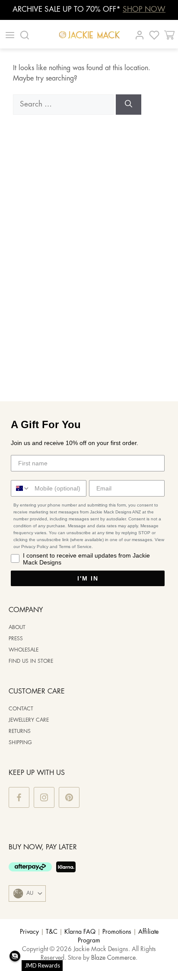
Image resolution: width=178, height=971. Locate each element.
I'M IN (88, 578)
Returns (20, 731)
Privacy (29, 932)
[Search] (128, 104)
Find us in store (31, 661)
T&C (51, 932)
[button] (15, 956)
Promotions (116, 932)
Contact (21, 709)
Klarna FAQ (79, 932)
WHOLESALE (23, 650)
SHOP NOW (144, 9)
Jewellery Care (29, 720)
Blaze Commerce (113, 958)
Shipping (20, 742)
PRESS (16, 639)
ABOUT (17, 627)
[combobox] (20, 488)
